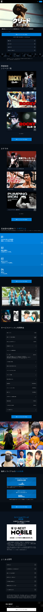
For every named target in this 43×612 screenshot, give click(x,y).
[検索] (38, 1)
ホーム (6, 606)
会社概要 (9, 606)
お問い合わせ (17, 606)
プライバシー (13, 606)
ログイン (41, 1)
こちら (29, 37)
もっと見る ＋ (21, 133)
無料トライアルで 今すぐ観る (21, 34)
